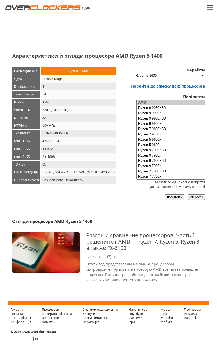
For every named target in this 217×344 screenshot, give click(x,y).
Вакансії (190, 317)
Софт (165, 313)
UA (29, 339)
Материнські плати (57, 313)
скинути (196, 197)
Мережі (166, 309)
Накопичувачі (139, 309)
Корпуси (89, 313)
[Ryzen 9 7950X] (171, 155)
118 (114, 257)
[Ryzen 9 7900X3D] (171, 160)
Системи (135, 317)
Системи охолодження (100, 309)
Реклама (190, 313)
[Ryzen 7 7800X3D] (171, 171)
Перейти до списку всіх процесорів (168, 86)
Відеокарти (50, 317)
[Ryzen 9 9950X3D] (171, 108)
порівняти (174, 197)
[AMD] (171, 102)
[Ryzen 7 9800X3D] (171, 129)
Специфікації (21, 317)
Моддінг (167, 317)
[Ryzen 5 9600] (171, 145)
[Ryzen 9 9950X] (171, 113)
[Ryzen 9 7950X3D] (171, 150)
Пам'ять (48, 322)
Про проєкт (192, 309)
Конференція (21, 322)
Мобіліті (167, 322)
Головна (17, 309)
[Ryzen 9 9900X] (171, 123)
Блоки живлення (96, 317)
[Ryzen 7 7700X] (171, 176)
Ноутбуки (136, 313)
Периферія (91, 322)
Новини (17, 313)
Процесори (50, 309)
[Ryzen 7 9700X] (171, 134)
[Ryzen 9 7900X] (171, 166)
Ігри (132, 322)
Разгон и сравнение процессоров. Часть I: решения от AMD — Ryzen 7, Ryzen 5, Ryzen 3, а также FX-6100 (143, 241)
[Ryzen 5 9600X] (171, 139)
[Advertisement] (108, 30)
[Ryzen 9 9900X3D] (171, 118)
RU (37, 339)
